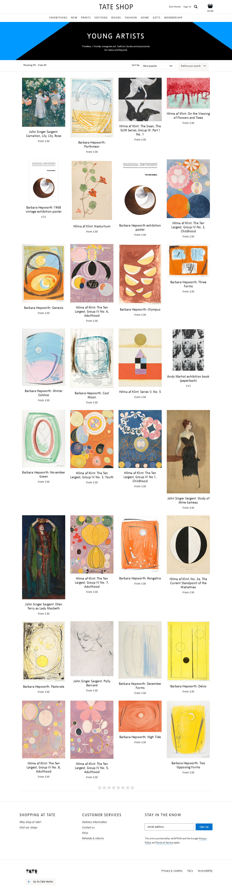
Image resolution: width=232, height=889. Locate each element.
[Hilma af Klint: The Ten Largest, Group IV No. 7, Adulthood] (91, 545)
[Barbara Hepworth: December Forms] (140, 650)
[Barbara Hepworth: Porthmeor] (91, 108)
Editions (101, 17)
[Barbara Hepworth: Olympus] (140, 275)
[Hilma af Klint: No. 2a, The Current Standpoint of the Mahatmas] (188, 545)
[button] (196, 7)
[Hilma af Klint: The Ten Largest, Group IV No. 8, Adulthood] (43, 730)
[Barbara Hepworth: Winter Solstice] (43, 357)
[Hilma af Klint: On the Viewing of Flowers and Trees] (188, 94)
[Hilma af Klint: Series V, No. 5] (140, 358)
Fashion (131, 17)
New (74, 17)
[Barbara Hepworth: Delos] (188, 651)
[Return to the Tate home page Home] (116, 7)
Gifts (157, 17)
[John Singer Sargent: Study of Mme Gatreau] (188, 452)
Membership (173, 17)
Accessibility (205, 871)
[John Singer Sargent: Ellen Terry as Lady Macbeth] (43, 557)
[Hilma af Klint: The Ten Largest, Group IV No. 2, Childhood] (188, 189)
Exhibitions (58, 17)
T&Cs (190, 871)
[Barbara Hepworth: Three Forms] (188, 261)
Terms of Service (164, 842)
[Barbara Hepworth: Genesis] (43, 274)
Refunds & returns (93, 838)
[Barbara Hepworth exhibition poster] (140, 190)
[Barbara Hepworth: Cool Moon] (91, 358)
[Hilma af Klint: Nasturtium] (91, 191)
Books (116, 17)
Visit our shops (28, 827)
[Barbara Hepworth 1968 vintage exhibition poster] (43, 181)
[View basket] (210, 6)
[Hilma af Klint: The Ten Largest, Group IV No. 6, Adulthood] (91, 274)
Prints (86, 17)
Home (145, 17)
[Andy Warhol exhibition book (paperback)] (188, 350)
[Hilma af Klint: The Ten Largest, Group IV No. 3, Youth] (91, 439)
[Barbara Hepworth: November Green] (43, 439)
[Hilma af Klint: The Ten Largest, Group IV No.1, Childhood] (140, 439)
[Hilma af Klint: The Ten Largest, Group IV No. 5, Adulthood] (91, 730)
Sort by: (136, 65)
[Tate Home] (46, 871)
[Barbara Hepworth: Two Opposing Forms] (188, 730)
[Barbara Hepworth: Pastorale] (43, 652)
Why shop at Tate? (30, 822)
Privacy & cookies (172, 871)
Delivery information (94, 822)
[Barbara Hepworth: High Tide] (140, 717)
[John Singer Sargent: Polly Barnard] (91, 649)
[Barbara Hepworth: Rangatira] (140, 544)
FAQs (85, 833)
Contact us (88, 827)
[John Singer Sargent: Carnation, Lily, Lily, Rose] (43, 103)
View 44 (42, 65)
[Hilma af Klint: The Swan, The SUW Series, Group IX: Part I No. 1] (140, 100)
